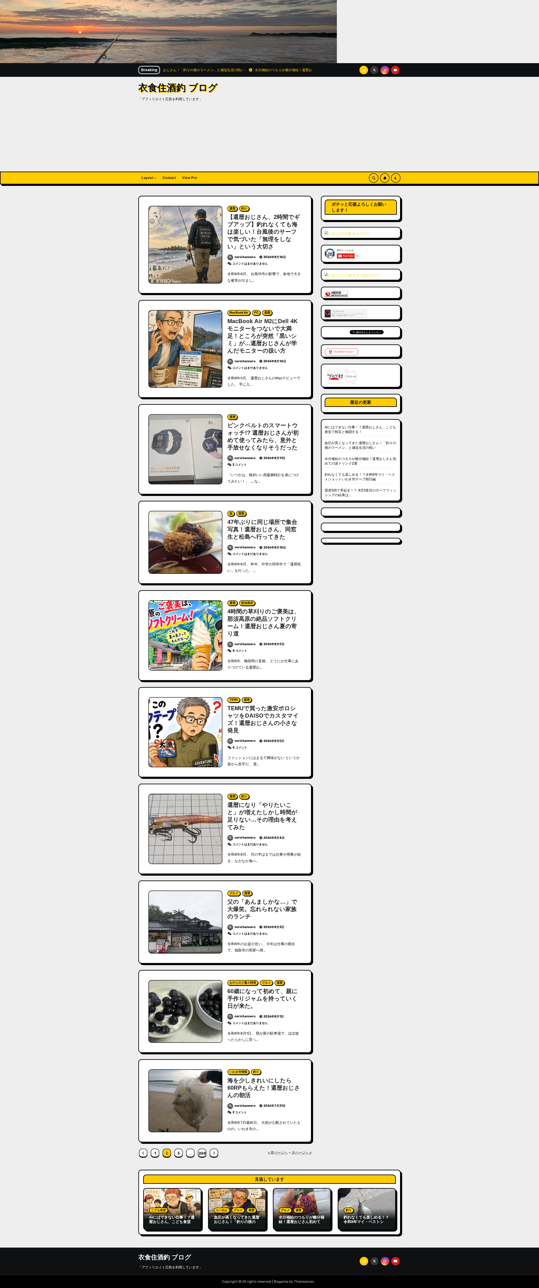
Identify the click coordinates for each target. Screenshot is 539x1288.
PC (256, 312)
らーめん (222, 1210)
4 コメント (239, 651)
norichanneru (245, 257)
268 (202, 1153)
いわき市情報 (238, 1072)
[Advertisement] (269, 140)
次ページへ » (302, 1153)
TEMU (233, 700)
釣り (244, 208)
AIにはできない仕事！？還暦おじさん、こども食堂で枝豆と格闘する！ (172, 1221)
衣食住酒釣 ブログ (177, 87)
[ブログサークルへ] (346, 313)
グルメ (233, 893)
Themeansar (304, 1282)
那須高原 (247, 603)
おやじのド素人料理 (242, 982)
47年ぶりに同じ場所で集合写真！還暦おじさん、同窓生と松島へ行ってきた (262, 529)
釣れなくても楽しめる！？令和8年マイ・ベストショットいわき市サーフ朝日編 (366, 1221)
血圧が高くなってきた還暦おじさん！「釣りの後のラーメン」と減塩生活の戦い (236, 1221)
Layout (147, 178)
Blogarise (281, 1282)
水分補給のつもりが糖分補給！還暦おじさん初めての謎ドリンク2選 (301, 1221)
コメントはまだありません (250, 263)
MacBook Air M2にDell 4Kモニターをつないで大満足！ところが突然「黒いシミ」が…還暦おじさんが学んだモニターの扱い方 (262, 336)
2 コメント (239, 464)
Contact (169, 178)
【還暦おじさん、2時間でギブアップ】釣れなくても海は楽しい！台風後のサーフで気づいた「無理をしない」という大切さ (263, 232)
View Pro (189, 178)
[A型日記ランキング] (336, 293)
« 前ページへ (278, 1153)
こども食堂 (158, 1210)
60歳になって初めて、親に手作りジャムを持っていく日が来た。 (262, 998)
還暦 (232, 208)
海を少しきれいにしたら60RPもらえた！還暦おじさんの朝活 (263, 1087)
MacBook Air (238, 312)
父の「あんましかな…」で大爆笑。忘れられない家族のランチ (262, 909)
